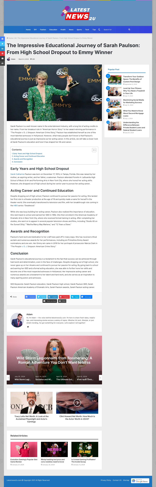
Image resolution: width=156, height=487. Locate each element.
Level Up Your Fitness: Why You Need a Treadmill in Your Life (134, 90)
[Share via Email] (2, 58)
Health (63, 30)
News (71, 30)
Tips (94, 30)
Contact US (117, 480)
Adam (13, 59)
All (15, 38)
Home (28, 30)
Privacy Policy (106, 480)
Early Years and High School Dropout (27, 153)
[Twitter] (2, 43)
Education (53, 30)
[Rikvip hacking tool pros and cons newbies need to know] (54, 449)
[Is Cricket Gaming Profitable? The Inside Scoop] (84, 449)
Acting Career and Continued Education (29, 156)
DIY (35, 30)
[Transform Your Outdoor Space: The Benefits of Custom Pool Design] (114, 79)
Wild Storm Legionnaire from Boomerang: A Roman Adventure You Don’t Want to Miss (54, 360)
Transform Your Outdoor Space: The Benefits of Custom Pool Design (133, 79)
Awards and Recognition (23, 159)
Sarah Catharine (17, 174)
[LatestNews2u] (78, 13)
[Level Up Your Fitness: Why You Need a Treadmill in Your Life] (114, 91)
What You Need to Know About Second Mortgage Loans (133, 113)
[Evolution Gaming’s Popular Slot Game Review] (23, 449)
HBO (16, 205)
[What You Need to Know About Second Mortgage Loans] (114, 114)
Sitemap (126, 480)
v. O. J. (24, 246)
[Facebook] (2, 39)
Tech (87, 30)
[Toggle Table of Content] (93, 150)
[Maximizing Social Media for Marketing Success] (114, 103)
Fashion (43, 30)
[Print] (2, 63)
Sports (79, 30)
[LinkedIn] (2, 48)
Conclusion (18, 162)
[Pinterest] (2, 53)
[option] (54, 360)
